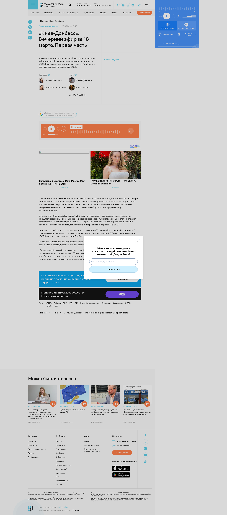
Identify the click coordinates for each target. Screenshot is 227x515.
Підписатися (113, 269)
